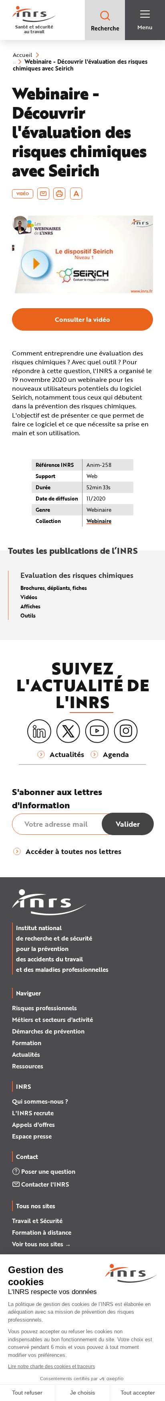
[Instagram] (126, 731)
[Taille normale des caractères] (76, 193)
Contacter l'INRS (45, 1184)
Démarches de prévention (48, 1031)
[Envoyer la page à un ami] (43, 193)
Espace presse (32, 1136)
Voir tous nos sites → (41, 1244)
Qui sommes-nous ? (40, 1101)
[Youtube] (97, 731)
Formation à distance (41, 1232)
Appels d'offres (33, 1124)
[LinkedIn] (39, 731)
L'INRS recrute (33, 1112)
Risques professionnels (44, 1007)
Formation (26, 1042)
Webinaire (99, 521)
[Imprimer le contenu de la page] (59, 194)
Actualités (26, 1054)
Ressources (27, 1066)
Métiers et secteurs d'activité (52, 1019)
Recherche (105, 28)
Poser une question (48, 1171)
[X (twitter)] (68, 731)
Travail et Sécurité (37, 1220)
